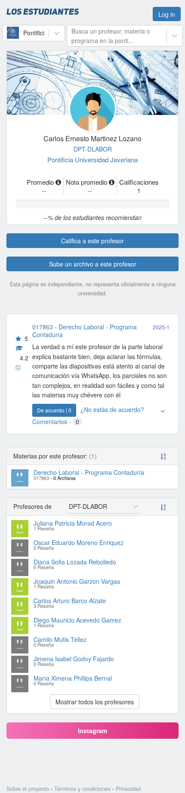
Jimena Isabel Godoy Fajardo (74, 658)
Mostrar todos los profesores (95, 701)
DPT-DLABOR (93, 149)
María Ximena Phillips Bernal (73, 678)
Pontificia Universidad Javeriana (92, 159)
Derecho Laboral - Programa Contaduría (89, 472)
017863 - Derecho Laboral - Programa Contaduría (84, 330)
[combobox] (8, 32)
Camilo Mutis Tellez (60, 639)
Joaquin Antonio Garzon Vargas (77, 581)
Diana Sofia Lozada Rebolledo (75, 562)
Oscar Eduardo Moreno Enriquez (78, 542)
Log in (166, 14)
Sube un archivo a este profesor (92, 264)
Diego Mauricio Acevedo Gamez (77, 620)
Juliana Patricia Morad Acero (73, 523)
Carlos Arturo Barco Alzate (70, 600)
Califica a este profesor (92, 240)
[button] (162, 415)
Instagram (92, 730)
